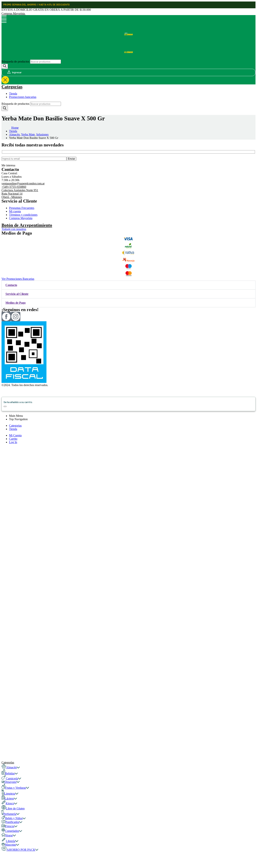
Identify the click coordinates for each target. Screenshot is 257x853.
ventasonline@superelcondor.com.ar (23, 183)
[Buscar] (5, 66)
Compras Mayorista (14, 13)
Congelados (12, 830)
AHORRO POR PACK (21, 849)
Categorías (12, 86)
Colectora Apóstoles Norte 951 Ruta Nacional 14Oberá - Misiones (20, 194)
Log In (13, 442)
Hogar (9, 835)
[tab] (128, 285)
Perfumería (9, 814)
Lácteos (9, 798)
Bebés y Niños (14, 818)
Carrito (13, 438)
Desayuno (11, 781)
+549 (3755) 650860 (14, 186)
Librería (10, 841)
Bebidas (10, 773)
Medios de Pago (15, 302)
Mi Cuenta (15, 435)
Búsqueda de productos (15, 61)
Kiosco (10, 803)
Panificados (12, 822)
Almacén (11, 767)
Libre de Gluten (15, 808)
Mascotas (10, 844)
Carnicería (12, 778)
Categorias (15, 425)
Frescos (9, 826)
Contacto (11, 285)
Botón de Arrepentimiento (27, 225)
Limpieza (9, 793)
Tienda (13, 93)
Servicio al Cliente (16, 293)
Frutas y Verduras (15, 787)
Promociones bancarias (22, 97)
